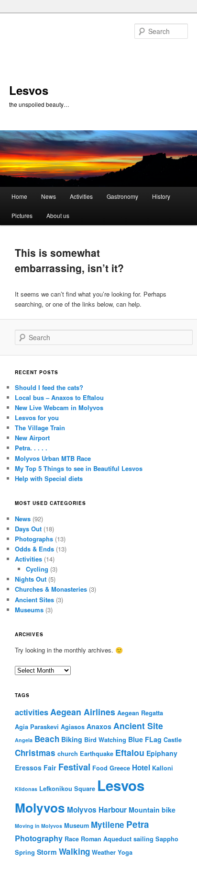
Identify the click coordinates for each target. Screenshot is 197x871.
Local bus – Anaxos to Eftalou (59, 397)
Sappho (166, 839)
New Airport (32, 437)
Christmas (35, 752)
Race (72, 839)
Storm (47, 852)
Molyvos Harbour (97, 809)
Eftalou (129, 752)
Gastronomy (122, 196)
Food (100, 768)
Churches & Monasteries (51, 589)
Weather (104, 852)
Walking (74, 851)
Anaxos (99, 726)
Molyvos (40, 807)
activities (31, 712)
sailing (143, 839)
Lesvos (28, 90)
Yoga (125, 852)
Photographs (34, 538)
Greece (119, 768)
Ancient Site (138, 726)
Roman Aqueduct (106, 839)
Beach (46, 739)
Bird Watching (105, 739)
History (161, 196)
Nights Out (30, 579)
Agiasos (73, 726)
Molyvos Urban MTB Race (53, 458)
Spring (25, 852)
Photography (39, 838)
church (67, 753)
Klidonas (26, 788)
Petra (137, 824)
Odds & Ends (34, 548)
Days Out (28, 528)
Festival (74, 766)
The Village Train (40, 427)
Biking (71, 739)
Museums (29, 609)
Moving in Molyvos (38, 825)
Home (19, 196)
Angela (24, 740)
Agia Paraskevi (37, 726)
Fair (50, 767)
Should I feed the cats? (49, 387)
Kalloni (162, 768)
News (48, 196)
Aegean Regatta (140, 713)
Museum (76, 825)
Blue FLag (145, 739)
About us (57, 215)
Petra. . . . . (31, 447)
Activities (81, 196)
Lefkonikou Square (67, 788)
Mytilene (107, 824)
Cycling (37, 568)
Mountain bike (152, 809)
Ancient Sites (34, 599)
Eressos (28, 767)
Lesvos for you (37, 417)
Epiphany (161, 753)
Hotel (141, 767)
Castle (173, 739)
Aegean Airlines (82, 712)
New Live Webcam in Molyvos (59, 407)
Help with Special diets (49, 478)
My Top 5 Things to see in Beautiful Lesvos (78, 468)
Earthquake (96, 753)
